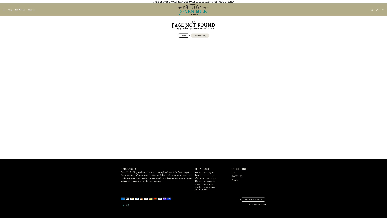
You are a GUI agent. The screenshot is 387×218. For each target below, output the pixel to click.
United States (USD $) (252, 199)
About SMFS (129, 169)
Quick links (240, 169)
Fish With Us (20, 10)
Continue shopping (200, 35)
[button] (4, 9)
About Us (31, 10)
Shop (10, 10)
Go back (183, 35)
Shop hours (202, 169)
